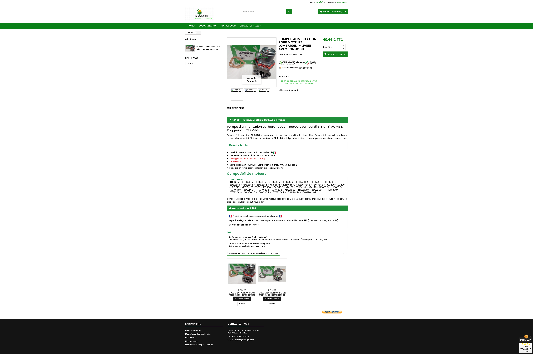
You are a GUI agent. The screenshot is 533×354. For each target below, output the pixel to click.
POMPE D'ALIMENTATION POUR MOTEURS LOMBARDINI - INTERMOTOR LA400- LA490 (272, 295)
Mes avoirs (190, 337)
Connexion (342, 2)
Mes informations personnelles (199, 344)
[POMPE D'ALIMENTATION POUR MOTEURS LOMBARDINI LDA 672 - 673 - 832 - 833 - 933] (242, 274)
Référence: (284, 54)
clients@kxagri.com (244, 339)
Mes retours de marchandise (198, 334)
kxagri (190, 63)
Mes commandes (193, 330)
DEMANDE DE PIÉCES (249, 25)
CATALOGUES (228, 25)
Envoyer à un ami (289, 90)
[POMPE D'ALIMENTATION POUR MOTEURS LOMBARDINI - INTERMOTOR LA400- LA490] (272, 274)
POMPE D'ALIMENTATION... (209, 46)
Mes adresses (191, 341)
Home (191, 25)
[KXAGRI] (211, 14)
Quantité (327, 47)
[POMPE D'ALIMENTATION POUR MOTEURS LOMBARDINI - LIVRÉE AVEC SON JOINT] (237, 95)
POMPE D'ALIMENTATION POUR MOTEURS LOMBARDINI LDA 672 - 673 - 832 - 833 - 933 (242, 295)
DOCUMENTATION (207, 25)
